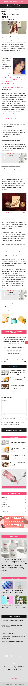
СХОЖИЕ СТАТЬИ (14, 366)
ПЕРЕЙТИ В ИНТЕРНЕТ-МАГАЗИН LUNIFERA (13, 1)
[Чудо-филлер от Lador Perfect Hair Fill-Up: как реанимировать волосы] (7, 585)
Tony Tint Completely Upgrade (7, 360)
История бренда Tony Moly (22, 360)
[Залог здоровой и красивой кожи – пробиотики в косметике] (5, 464)
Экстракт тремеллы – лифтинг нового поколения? (18, 386)
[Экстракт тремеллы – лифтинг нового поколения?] (5, 386)
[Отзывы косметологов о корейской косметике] (7, 600)
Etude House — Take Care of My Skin (11, 77)
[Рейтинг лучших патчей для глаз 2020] (21, 600)
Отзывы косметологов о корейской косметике (7, 607)
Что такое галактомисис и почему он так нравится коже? (18, 372)
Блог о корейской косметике (7, 9)
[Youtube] (15, 678)
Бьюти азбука (4, 374)
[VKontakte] (12, 678)
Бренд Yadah (13, 630)
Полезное (17, 9)
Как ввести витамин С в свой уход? (18, 378)
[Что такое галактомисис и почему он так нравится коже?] (5, 372)
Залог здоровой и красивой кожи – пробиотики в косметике (18, 463)
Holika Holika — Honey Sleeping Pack (12, 118)
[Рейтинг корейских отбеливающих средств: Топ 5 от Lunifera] (21, 585)
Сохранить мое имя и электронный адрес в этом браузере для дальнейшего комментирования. (13, 424)
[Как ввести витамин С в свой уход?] (5, 379)
